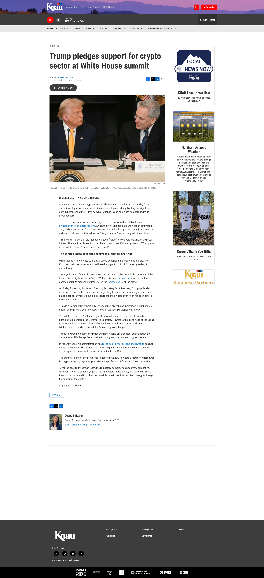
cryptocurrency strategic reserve (77, 225)
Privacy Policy (111, 530)
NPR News (54, 45)
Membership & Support (161, 28)
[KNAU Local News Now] (193, 66)
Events (90, 28)
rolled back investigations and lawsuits (123, 343)
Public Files (110, 536)
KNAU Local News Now (194, 93)
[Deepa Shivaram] (56, 422)
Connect (118, 28)
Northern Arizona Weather (194, 150)
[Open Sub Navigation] (82, 28)
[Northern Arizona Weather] (193, 126)
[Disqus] (132, 482)
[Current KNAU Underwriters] (193, 277)
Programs (66, 28)
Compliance (135, 28)
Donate (210, 7)
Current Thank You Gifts (194, 251)
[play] (50, 20)
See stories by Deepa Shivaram (83, 424)
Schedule (52, 28)
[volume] (58, 20)
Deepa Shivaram (65, 77)
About (103, 28)
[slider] (62, 19)
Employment (147, 530)
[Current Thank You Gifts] (193, 218)
